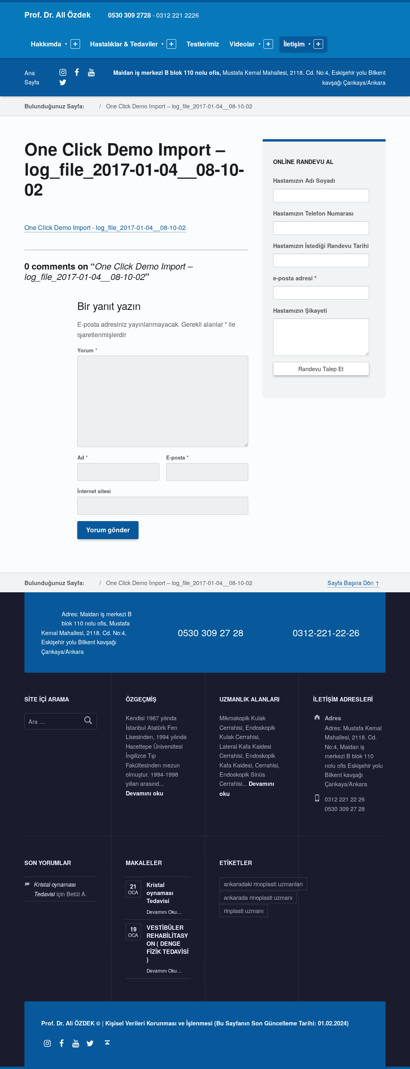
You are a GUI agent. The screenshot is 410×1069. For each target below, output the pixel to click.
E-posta (177, 457)
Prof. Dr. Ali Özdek (57, 14)
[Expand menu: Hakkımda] (75, 44)
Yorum (87, 350)
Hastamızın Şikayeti (300, 310)
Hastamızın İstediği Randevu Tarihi (321, 246)
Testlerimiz (203, 43)
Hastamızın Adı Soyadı (304, 180)
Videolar (242, 43)
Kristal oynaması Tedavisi (160, 893)
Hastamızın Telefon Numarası (313, 213)
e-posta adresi (295, 278)
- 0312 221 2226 (149, 15)
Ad (82, 457)
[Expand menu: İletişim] (318, 44)
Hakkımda (46, 43)
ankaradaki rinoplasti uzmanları (263, 883)
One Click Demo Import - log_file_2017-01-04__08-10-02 (105, 227)
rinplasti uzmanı (243, 910)
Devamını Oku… (164, 912)
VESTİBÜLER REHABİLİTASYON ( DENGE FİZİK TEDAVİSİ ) (168, 943)
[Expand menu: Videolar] (268, 44)
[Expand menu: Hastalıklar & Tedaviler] (171, 44)
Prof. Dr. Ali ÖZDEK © (70, 1023)
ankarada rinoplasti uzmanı (258, 897)
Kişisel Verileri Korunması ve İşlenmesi (159, 1023)
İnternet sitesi (94, 491)
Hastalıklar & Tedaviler (124, 43)
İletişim (294, 43)
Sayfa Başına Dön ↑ (354, 582)
